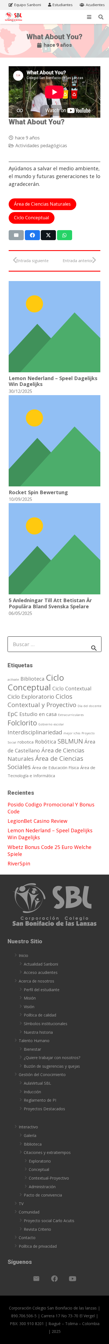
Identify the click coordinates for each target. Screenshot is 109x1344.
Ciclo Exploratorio (31, 696)
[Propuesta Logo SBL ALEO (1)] (13, 17)
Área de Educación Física (55, 767)
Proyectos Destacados (44, 1108)
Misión (30, 998)
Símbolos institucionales (45, 1023)
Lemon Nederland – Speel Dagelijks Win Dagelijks (53, 381)
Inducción (32, 1091)
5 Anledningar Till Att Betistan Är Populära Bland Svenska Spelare (50, 603)
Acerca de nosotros (36, 981)
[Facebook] (54, 1278)
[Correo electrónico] (36, 1278)
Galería (30, 1135)
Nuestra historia (38, 1032)
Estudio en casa (38, 714)
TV (21, 1203)
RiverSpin (19, 863)
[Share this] (32, 235)
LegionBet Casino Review (37, 821)
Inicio (23, 955)
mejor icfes (71, 733)
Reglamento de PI (40, 1100)
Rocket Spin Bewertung (38, 492)
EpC (13, 714)
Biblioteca (32, 678)
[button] (89, 17)
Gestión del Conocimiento (42, 1074)
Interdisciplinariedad (35, 732)
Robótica (45, 741)
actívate (13, 679)
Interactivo (28, 1126)
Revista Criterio (37, 1229)
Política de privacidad (38, 1246)
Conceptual (39, 1169)
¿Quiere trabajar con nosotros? (52, 1057)
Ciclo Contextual (71, 688)
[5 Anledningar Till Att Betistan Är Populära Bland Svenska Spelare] (54, 548)
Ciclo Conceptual (36, 682)
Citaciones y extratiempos (47, 1152)
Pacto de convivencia (43, 1195)
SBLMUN (70, 741)
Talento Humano (34, 1040)
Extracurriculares (71, 715)
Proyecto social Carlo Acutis (49, 1220)
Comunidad (29, 1212)
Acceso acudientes (41, 972)
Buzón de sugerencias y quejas (52, 1066)
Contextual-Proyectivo (49, 1178)
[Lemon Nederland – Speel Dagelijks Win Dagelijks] (54, 326)
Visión (29, 1006)
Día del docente (89, 706)
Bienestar (32, 1049)
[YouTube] (72, 1278)
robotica (26, 742)
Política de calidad (40, 1015)
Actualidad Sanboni (41, 964)
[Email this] (16, 235)
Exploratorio (40, 1161)
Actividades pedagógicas (41, 145)
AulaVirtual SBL (37, 1083)
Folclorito (22, 722)
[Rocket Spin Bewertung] (54, 440)
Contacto (27, 1237)
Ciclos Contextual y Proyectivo (42, 700)
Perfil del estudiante (42, 989)
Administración (42, 1186)
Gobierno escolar (51, 724)
